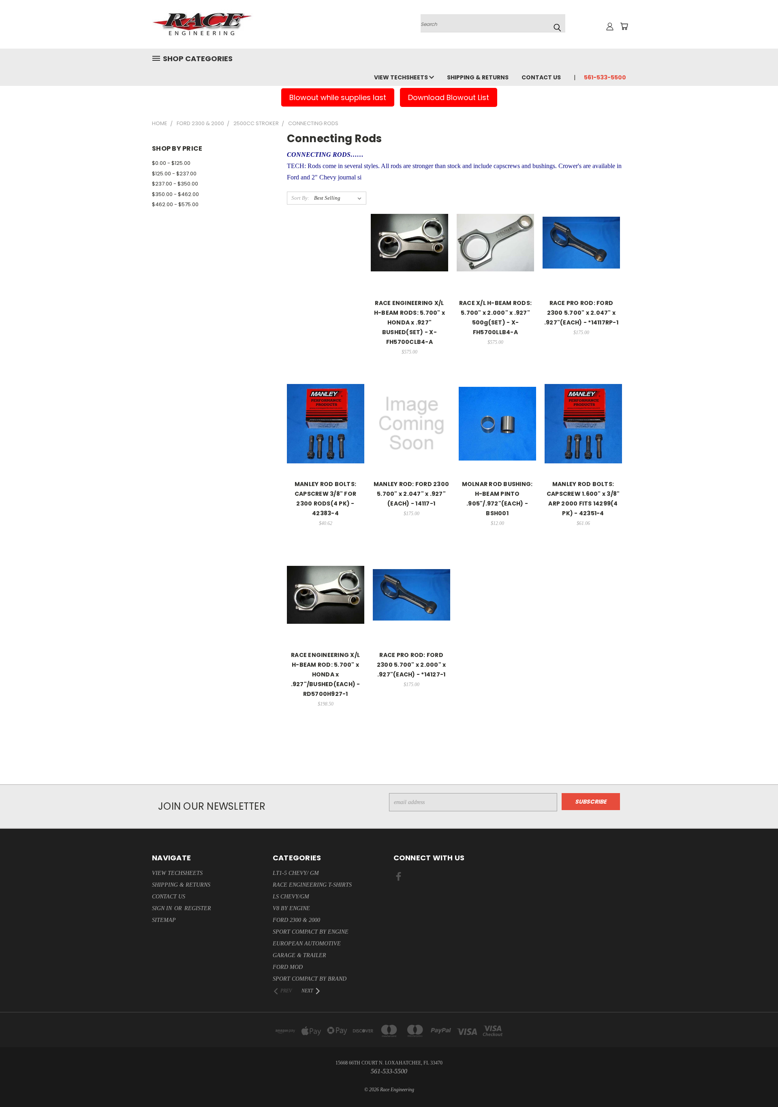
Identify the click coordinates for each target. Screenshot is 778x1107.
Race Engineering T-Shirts (312, 885)
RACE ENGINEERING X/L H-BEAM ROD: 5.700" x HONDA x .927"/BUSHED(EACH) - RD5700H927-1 (325, 674)
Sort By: (300, 198)
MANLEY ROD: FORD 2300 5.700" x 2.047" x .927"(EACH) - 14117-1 (411, 494)
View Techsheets (401, 77)
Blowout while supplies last (337, 97)
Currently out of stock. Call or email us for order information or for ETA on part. (497, 441)
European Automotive (307, 944)
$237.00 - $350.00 (175, 184)
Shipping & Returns (478, 77)
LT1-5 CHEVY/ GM (296, 873)
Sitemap (164, 920)
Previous (757, 1082)
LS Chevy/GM (291, 897)
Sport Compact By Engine (310, 932)
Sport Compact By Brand (309, 979)
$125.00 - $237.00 (174, 173)
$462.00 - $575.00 (175, 204)
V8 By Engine (291, 908)
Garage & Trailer (299, 955)
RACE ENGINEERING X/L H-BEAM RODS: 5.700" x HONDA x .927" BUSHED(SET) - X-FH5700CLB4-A (409, 322)
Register (197, 908)
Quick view (409, 222)
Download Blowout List (448, 97)
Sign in (162, 908)
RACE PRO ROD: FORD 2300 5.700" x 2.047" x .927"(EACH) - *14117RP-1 (581, 312)
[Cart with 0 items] (624, 26)
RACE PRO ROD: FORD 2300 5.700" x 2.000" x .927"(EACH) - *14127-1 (411, 664)
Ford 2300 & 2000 (296, 920)
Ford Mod (288, 967)
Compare (407, 238)
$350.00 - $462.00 (175, 194)
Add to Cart (409, 260)
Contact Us (541, 77)
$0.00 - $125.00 (171, 163)
